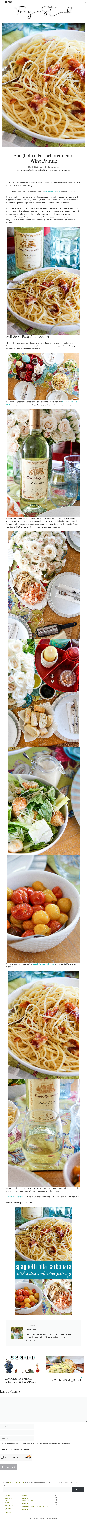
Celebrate (9, 1512)
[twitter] (56, 1497)
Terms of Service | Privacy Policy (35, 1506)
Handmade (9, 1498)
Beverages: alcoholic (27, 170)
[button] (85, 2)
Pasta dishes (64, 170)
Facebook (21, 1197)
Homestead (9, 1505)
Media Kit (25, 1504)
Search (6, 1485)
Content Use (27, 1509)
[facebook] (56, 1500)
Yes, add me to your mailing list (15, 1449)
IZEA (59, 191)
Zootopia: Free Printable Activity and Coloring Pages (20, 1380)
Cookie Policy (27, 1501)
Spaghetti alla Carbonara (43, 964)
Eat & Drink (43, 170)
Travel (7, 1495)
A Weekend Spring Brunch (67, 1380)
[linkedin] (56, 1504)
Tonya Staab (53, 167)
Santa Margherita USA (50, 191)
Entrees (53, 170)
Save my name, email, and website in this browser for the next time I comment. (36, 1443)
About (24, 1495)
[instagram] (56, 1495)
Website (11, 1197)
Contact (25, 1498)
